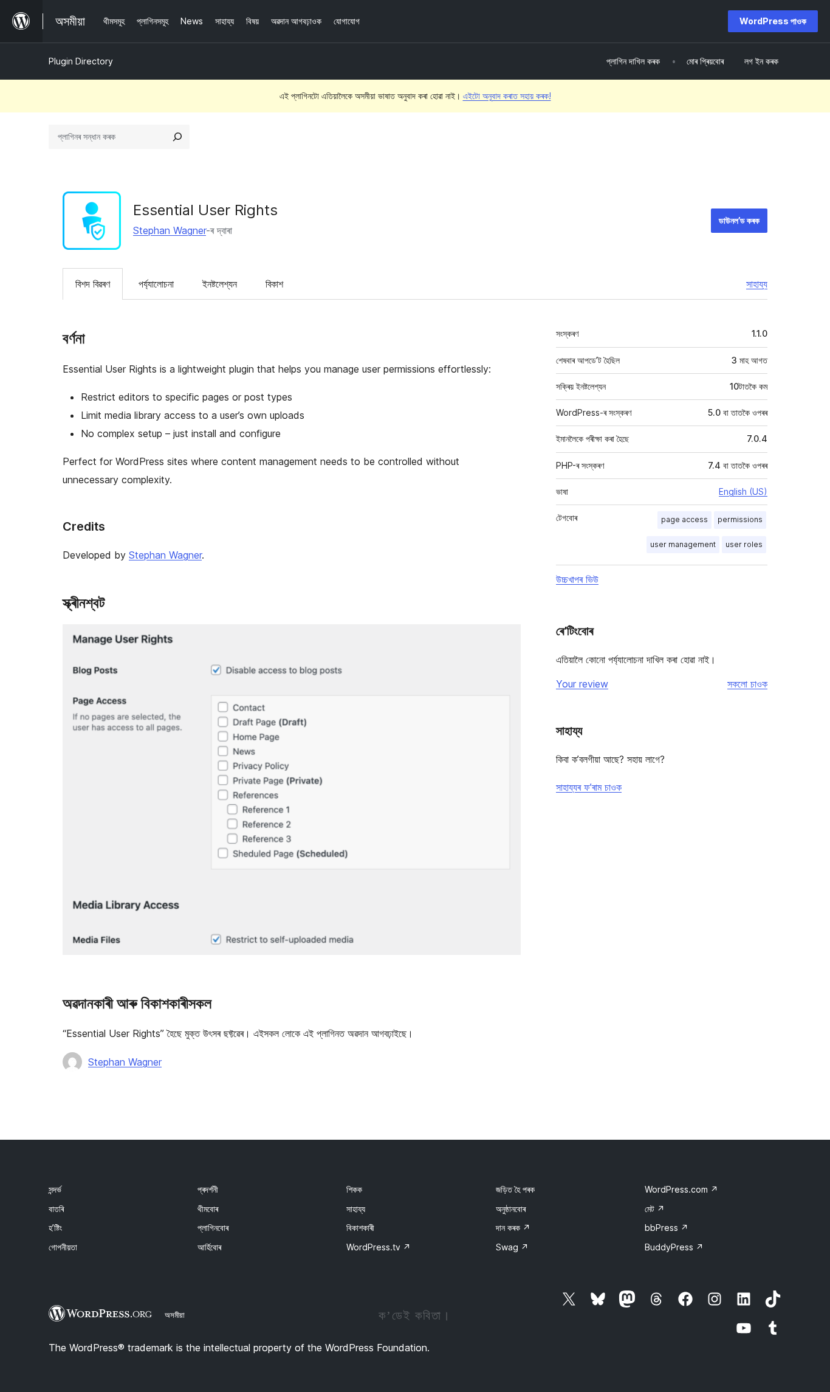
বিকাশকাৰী (360, 1227)
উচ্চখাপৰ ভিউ (577, 579)
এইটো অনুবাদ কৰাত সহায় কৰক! (507, 96)
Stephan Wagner (169, 230)
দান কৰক (513, 1227)
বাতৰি (56, 1209)
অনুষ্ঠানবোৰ (511, 1209)
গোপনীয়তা (63, 1247)
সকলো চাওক (747, 684)
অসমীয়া (175, 1315)
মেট (655, 1209)
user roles (744, 544)
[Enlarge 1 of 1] (504, 641)
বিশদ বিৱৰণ (92, 284)
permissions (740, 519)
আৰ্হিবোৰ (209, 1247)
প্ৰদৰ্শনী (207, 1189)
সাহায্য (756, 284)
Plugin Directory (81, 61)
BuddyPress (674, 1247)
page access (684, 519)
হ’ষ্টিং (55, 1227)
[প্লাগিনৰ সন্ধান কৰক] (177, 137)
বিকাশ (274, 284)
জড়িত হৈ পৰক (515, 1189)
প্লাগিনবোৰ (212, 1227)
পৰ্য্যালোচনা (156, 284)
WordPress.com (681, 1189)
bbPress (666, 1227)
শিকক (354, 1189)
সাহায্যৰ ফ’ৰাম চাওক (589, 787)
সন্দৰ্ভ (55, 1189)
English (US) (743, 491)
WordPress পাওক (772, 21)
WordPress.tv (378, 1247)
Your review (582, 684)
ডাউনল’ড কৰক (739, 220)
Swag (512, 1247)
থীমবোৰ (207, 1209)
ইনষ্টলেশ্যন (219, 284)
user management (683, 544)
